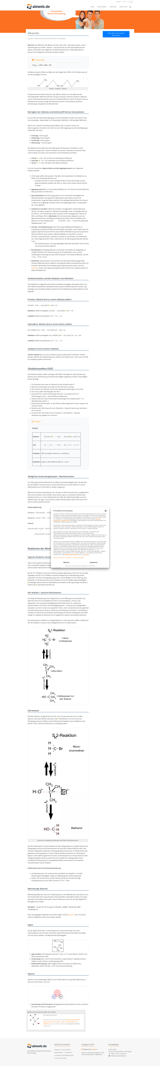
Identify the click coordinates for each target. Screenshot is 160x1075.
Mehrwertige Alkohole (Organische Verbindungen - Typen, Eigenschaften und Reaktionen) (61, 1022)
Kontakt (118, 1)
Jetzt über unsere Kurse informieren (116, 34)
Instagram (94, 1049)
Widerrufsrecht (58, 1052)
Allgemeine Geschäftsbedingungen (64, 1055)
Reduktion (35, 268)
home (92, 7)
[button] (130, 7)
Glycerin (71, 915)
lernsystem (123, 7)
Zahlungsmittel (66, 1049)
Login (130, 1)
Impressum (57, 1049)
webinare (113, 7)
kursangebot (102, 7)
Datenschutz (68, 1052)
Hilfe (124, 1)
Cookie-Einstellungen (60, 1058)
